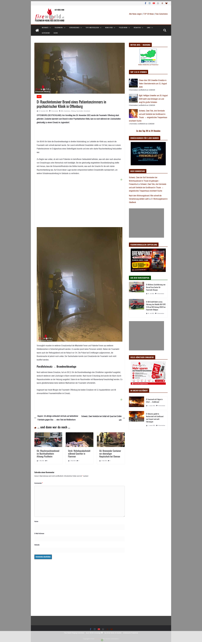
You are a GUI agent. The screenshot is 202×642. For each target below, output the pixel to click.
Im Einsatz (45, 27)
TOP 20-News (148, 14)
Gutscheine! (46, 33)
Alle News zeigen (135, 14)
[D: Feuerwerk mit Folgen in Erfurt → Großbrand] (136, 403)
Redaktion (137, 27)
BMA (62, 111)
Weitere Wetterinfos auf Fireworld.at (148, 64)
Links (148, 27)
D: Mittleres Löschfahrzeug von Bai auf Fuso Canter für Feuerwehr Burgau (155, 287)
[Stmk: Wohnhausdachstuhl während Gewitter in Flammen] (80, 434)
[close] (102, 632)
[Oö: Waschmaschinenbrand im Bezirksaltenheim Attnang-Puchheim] (48, 434)
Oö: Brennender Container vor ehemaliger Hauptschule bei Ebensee (110, 453)
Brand (39, 97)
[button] (49, 27)
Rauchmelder (79, 111)
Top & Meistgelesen (92, 27)
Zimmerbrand (87, 111)
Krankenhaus (67, 111)
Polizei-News (123, 27)
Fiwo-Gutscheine (161, 14)
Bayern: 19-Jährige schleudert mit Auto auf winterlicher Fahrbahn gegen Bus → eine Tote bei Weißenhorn (58, 417)
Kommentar (38, 483)
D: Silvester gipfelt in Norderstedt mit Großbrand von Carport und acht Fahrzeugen (154, 417)
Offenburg (73, 111)
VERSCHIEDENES (74, 27)
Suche (56, 33)
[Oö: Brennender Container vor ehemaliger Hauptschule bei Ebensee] (111, 434)
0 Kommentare (54, 111)
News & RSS (109, 27)
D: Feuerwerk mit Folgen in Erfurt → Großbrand (154, 400)
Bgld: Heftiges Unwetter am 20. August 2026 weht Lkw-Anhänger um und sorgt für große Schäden (153, 99)
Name (36, 521)
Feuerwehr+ (59, 27)
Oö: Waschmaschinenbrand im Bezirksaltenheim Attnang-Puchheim (48, 453)
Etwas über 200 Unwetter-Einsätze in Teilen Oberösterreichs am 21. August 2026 (153, 83)
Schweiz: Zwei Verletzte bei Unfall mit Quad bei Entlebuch (101, 418)
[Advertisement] (146, 223)
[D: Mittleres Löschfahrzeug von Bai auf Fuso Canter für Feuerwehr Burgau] (136, 290)
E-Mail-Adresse (39, 533)
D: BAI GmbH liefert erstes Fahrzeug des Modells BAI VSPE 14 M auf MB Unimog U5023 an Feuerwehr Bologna (156, 305)
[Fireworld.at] (37, 30)
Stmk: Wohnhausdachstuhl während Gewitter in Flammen (79, 453)
